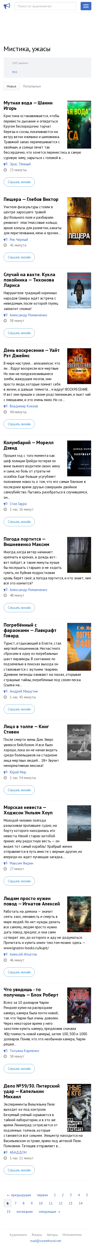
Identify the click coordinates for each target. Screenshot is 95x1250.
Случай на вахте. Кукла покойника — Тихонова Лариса (29, 279)
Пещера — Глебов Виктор (31, 199)
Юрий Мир (18, 772)
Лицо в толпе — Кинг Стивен (26, 729)
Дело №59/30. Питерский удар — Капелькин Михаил (32, 1091)
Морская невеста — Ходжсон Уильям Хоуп (28, 810)
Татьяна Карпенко (24, 1050)
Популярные (32, 86)
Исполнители (72, 1234)
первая (42, 1195)
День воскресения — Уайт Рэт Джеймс (32, 353)
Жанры (37, 1234)
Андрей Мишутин (24, 691)
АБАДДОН (18, 1152)
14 (81, 1203)
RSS (14, 72)
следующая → (49, 1211)
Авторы (52, 1234)
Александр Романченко (28, 315)
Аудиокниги (18, 1234)
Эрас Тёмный (20, 164)
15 (8, 1211)
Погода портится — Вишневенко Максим (26, 541)
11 (51, 1203)
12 (61, 1203)
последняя (25, 1211)
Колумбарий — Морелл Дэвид (29, 445)
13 (71, 1203)
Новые (11, 86)
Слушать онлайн (19, 182)
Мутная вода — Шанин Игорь (28, 105)
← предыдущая (19, 1195)
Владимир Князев (24, 406)
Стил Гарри (18, 503)
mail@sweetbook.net (45, 1241)
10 (41, 1203)
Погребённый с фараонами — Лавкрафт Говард (30, 630)
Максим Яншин (21, 863)
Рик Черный (19, 239)
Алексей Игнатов (23, 954)
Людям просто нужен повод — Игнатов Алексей (32, 901)
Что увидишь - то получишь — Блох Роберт (31, 992)
